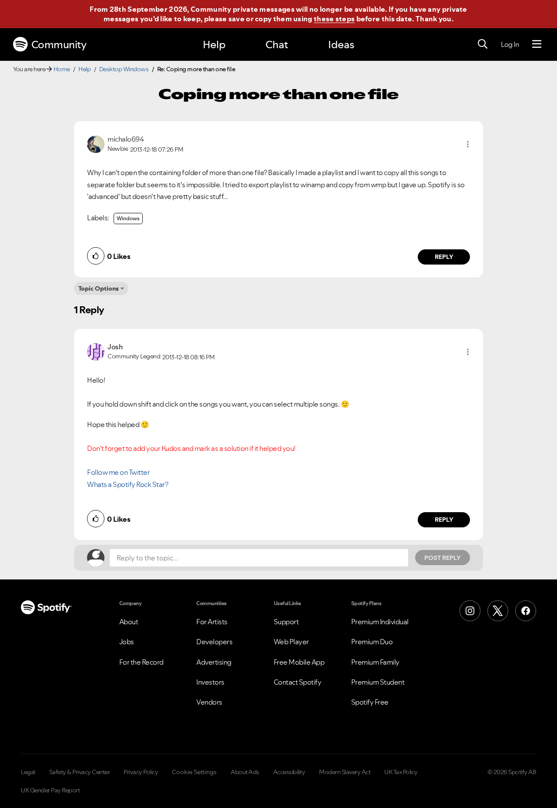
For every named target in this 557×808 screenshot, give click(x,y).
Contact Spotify (298, 682)
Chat (276, 44)
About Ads (245, 772)
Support (286, 621)
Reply (444, 256)
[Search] (482, 44)
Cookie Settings (194, 772)
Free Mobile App (299, 662)
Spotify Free (370, 702)
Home (62, 69)
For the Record (141, 662)
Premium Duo (372, 641)
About (128, 621)
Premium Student (378, 682)
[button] (467, 144)
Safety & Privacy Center (79, 772)
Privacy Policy (141, 772)
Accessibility (289, 772)
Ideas (341, 44)
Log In (510, 44)
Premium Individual (380, 621)
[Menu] (537, 44)
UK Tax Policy (401, 772)
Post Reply (442, 557)
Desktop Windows (124, 69)
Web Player (291, 641)
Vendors (209, 702)
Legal (28, 772)
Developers (214, 641)
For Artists (212, 621)
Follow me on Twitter (118, 472)
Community (59, 44)
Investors (210, 682)
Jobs (126, 641)
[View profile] (95, 143)
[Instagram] (470, 610)
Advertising (214, 662)
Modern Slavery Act (344, 772)
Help (214, 44)
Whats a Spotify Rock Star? (127, 484)
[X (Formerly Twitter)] (497, 610)
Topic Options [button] (98, 288)
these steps (334, 18)
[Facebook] (525, 610)
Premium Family (375, 662)
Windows (128, 218)
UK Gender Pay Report (50, 790)
